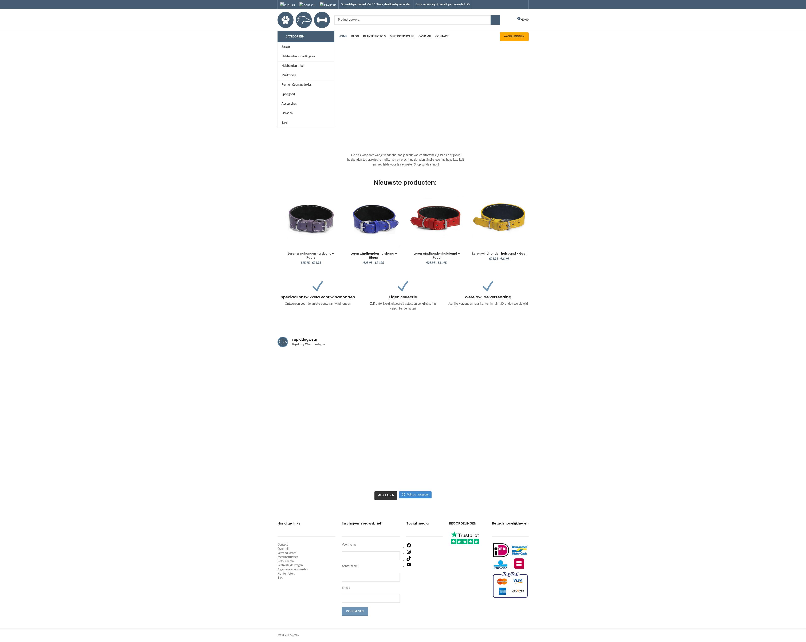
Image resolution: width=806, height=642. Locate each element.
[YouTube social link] (518, 4)
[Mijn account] (509, 20)
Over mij (283, 548)
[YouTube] (408, 566)
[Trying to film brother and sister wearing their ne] (498, 470)
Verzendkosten (287, 553)
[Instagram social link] (513, 4)
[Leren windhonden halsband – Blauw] (374, 220)
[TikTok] (408, 560)
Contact (283, 544)
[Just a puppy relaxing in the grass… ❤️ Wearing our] (308, 369)
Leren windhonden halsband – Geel (499, 253)
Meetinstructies (288, 557)
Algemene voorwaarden (293, 569)
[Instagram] (408, 553)
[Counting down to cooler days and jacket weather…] (498, 369)
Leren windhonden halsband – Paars (311, 255)
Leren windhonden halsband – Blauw (374, 255)
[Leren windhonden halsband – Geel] (499, 220)
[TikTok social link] (523, 4)
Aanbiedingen (514, 36)
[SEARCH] (495, 20)
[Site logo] (304, 19)
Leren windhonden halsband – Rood (436, 255)
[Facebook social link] (507, 4)
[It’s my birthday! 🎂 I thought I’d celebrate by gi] (434, 401)
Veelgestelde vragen (290, 565)
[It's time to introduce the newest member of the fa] (308, 470)
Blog (280, 577)
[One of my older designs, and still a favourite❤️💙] (371, 373)
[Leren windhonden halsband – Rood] (436, 220)
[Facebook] (408, 547)
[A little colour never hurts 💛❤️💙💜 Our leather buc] (434, 470)
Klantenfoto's (286, 573)
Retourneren (286, 561)
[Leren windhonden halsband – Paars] (311, 220)
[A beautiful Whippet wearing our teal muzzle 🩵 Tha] (371, 470)
